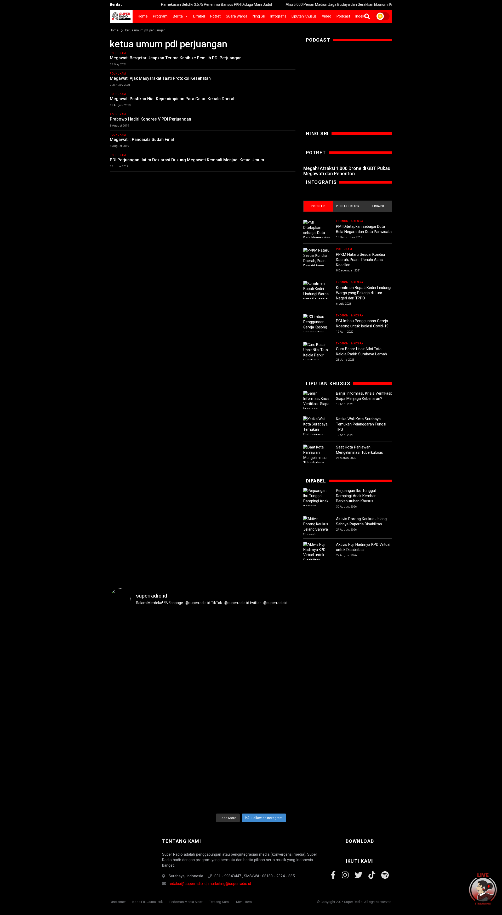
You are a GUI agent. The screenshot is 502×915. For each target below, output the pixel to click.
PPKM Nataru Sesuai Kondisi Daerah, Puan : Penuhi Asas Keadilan (360, 259)
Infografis (278, 16)
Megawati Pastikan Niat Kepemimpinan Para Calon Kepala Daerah (173, 98)
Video (326, 16)
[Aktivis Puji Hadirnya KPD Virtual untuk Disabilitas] (317, 552)
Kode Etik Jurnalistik (147, 902)
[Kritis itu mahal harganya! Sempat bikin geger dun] (274, 712)
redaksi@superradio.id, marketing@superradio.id (210, 883)
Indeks (360, 16)
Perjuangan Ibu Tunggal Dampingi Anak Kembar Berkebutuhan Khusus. (356, 495)
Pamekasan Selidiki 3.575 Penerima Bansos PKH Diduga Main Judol (192, 4)
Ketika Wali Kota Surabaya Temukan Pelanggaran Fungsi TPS (361, 424)
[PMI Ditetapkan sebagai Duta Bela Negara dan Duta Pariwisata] (317, 233)
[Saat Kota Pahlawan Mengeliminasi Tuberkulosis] (317, 455)
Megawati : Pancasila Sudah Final (142, 139)
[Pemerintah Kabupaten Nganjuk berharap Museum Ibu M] (133, 681)
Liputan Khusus (304, 16)
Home (143, 16)
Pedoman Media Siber (186, 902)
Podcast (343, 16)
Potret (215, 16)
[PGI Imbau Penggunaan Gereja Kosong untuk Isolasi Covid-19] (317, 327)
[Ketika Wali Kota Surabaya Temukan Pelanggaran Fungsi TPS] (317, 429)
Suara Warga (236, 16)
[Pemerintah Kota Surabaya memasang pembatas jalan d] (321, 689)
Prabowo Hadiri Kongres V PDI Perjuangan (150, 119)
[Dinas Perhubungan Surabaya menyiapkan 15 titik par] (368, 681)
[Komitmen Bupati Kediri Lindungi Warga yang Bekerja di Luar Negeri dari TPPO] (317, 296)
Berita (178, 16)
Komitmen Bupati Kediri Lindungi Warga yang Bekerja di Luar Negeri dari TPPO (363, 292)
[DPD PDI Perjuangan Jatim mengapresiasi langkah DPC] (180, 686)
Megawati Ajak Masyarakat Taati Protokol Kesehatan (160, 78)
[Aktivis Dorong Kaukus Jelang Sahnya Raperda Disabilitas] (317, 529)
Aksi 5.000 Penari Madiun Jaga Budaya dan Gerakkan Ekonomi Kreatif (319, 4)
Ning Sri (259, 16)
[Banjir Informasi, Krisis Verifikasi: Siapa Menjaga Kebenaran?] (317, 404)
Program (160, 16)
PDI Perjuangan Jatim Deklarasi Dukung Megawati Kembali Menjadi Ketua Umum (187, 159)
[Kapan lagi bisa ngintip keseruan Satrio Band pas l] (227, 665)
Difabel (199, 16)
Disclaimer (118, 902)
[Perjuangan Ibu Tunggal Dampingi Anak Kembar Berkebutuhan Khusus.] (317, 503)
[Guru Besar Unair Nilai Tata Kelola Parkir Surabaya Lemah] (317, 355)
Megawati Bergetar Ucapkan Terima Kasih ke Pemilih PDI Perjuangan (176, 57)
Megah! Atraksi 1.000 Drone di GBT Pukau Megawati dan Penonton (346, 171)
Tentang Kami (219, 902)
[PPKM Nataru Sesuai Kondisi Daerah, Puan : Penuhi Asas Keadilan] (317, 261)
